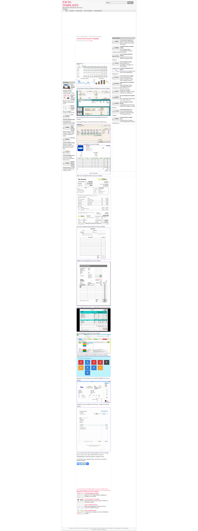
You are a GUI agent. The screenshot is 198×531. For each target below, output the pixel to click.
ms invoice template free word (105, 490)
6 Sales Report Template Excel (126, 40)
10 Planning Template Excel (126, 109)
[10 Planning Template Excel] (115, 110)
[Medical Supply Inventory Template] (66, 127)
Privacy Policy (79, 10)
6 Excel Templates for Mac (126, 61)
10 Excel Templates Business (91, 504)
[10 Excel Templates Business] (80, 508)
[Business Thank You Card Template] (66, 98)
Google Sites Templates (125, 90)
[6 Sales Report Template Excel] (115, 41)
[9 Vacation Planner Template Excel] (115, 118)
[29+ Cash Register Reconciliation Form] (115, 98)
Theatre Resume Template (73, 107)
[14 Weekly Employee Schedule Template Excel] (115, 47)
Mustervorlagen (125, 528)
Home (66, 10)
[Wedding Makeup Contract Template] (66, 163)
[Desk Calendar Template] (66, 88)
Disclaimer (72, 10)
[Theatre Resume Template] (66, 109)
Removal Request (98, 10)
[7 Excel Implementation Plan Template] (115, 56)
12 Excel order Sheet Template (127, 76)
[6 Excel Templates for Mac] (115, 63)
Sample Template (101, 528)
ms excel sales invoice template (93, 490)
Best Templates (110, 528)
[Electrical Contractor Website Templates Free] (66, 139)
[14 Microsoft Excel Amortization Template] (115, 83)
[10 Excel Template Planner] (80, 514)
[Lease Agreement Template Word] (66, 115)
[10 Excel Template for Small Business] (115, 103)
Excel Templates (84, 36)
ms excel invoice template (99, 488)
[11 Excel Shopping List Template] (80, 497)
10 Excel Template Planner (90, 510)
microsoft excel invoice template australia (86, 488)
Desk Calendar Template (73, 86)
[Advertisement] (99, 23)
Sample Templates (117, 528)
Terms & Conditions (88, 10)
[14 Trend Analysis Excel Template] (80, 502)
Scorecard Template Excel (69, 155)
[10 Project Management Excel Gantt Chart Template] (115, 71)
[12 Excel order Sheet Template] (115, 77)
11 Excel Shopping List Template (92, 493)
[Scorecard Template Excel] (66, 151)
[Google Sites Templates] (115, 91)
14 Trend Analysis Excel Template (92, 499)
